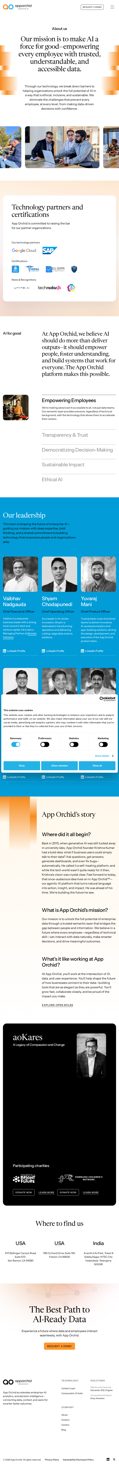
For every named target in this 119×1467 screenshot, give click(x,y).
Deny (22, 765)
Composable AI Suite (72, 1393)
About (64, 1414)
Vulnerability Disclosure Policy (78, 1459)
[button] (112, 7)
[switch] (44, 744)
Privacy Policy (52, 1459)
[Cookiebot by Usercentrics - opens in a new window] (101, 699)
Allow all (97, 765)
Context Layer (68, 1388)
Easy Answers (97, 1398)
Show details (102, 756)
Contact (65, 1419)
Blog (63, 1429)
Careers (65, 1424)
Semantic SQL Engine (101, 1390)
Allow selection (59, 765)
